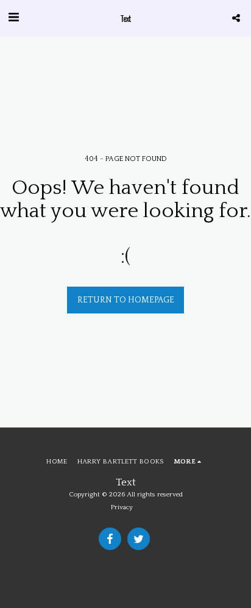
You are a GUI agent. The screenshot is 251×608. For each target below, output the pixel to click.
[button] (13, 18)
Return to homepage (125, 300)
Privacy (122, 507)
